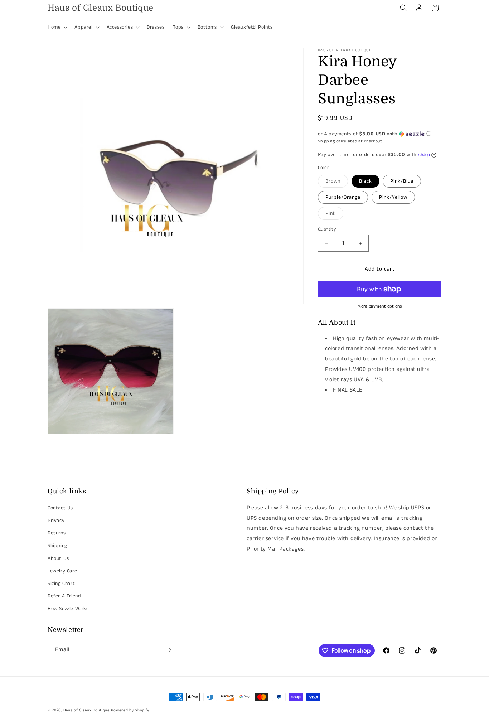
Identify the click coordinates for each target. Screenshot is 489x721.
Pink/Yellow (393, 197)
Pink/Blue (401, 181)
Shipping (326, 141)
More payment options (380, 306)
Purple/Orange (342, 197)
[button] (56, 27)
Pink (334, 214)
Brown (336, 182)
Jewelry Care (62, 571)
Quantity (327, 229)
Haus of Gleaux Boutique (86, 710)
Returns (57, 533)
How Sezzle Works (68, 608)
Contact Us (60, 508)
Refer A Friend (64, 596)
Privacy (56, 520)
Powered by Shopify (130, 710)
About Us (58, 558)
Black (365, 181)
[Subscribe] (168, 650)
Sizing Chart (61, 583)
